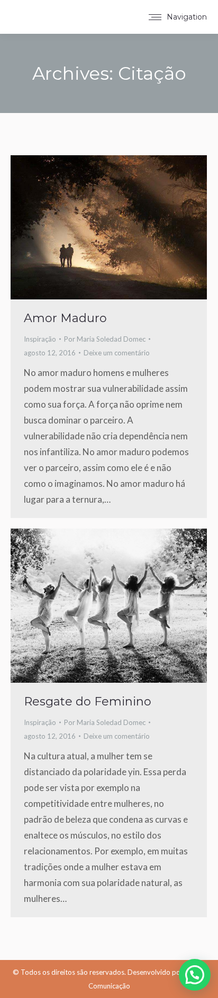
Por (105, 339)
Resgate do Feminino (87, 701)
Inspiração (40, 339)
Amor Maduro (65, 318)
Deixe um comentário (117, 353)
